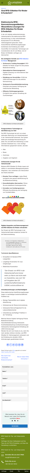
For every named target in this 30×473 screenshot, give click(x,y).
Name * (4, 371)
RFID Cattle (11, 352)
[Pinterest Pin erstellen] (19, 344)
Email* (4, 385)
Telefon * (5, 378)
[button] (2, 3)
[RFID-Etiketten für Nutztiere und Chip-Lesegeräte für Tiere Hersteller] (15, 3)
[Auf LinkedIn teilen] (22, 344)
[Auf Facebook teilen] (10, 344)
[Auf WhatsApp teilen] (7, 344)
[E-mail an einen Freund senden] (16, 344)
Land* (4, 393)
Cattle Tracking (4, 352)
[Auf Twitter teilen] (13, 344)
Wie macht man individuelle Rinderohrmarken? (6, 358)
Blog (14, 350)
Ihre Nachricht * (6, 400)
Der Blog (3, 8)
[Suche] (28, 2)
